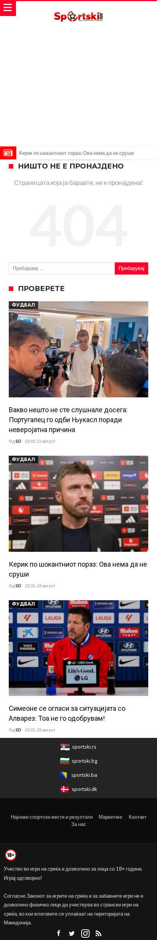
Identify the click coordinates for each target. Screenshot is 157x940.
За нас (78, 824)
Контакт (138, 817)
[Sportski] (78, 8)
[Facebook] (59, 933)
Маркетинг (111, 817)
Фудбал (23, 305)
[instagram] (85, 933)
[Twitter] (72, 933)
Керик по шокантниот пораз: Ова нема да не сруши (76, 153)
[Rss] (99, 933)
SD (18, 441)
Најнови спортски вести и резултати (52, 817)
